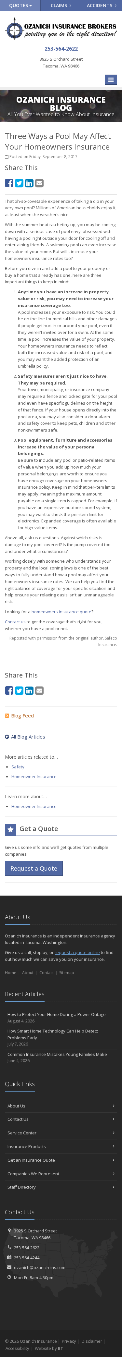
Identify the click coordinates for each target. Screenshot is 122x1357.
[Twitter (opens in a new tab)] (19, 182)
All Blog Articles (28, 736)
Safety (17, 767)
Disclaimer (92, 1341)
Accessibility (17, 1348)
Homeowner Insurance (34, 776)
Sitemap (66, 972)
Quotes (19, 5)
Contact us (15, 622)
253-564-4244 (26, 1258)
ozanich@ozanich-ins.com (39, 1267)
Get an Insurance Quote (31, 1160)
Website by (49, 1348)
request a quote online (77, 952)
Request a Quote (33, 868)
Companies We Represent (33, 1174)
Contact (46, 972)
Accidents (100, 5)
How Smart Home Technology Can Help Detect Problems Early (52, 1037)
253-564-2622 (26, 1248)
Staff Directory (21, 1187)
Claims (59, 5)
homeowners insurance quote (61, 612)
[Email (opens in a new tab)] (39, 182)
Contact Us (18, 1119)
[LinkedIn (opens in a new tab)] (29, 182)
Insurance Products (26, 1146)
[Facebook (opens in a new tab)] (9, 182)
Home (10, 972)
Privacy (69, 1341)
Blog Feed (22, 715)
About (28, 972)
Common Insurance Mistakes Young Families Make (57, 1057)
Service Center (21, 1133)
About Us (16, 1106)
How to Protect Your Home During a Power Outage (56, 1017)
